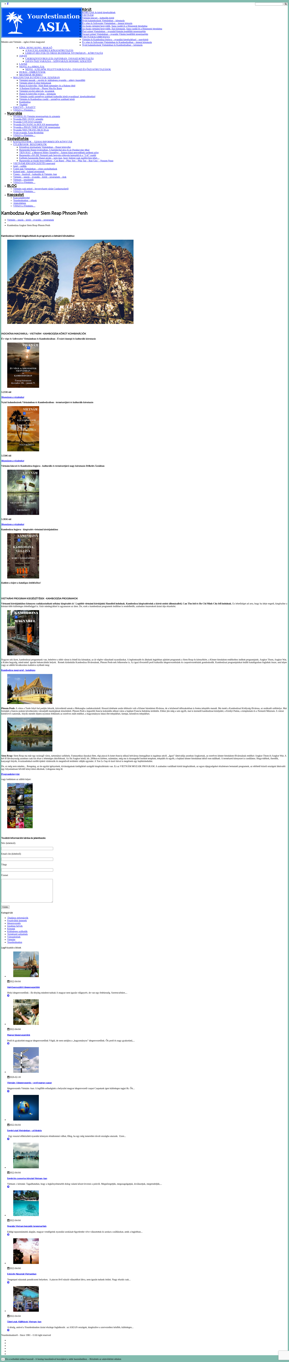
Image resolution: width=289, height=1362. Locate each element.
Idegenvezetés (14, 923)
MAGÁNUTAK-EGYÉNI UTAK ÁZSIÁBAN (36, 77)
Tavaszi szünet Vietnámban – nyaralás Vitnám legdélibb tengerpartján (115, 34)
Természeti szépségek (17, 934)
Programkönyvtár (10, 774)
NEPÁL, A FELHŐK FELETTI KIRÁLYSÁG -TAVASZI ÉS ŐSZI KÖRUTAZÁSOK (68, 69)
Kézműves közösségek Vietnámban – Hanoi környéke (45, 147)
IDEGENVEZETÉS (15, 1351)
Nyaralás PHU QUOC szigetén (28, 119)
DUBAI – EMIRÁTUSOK (32, 72)
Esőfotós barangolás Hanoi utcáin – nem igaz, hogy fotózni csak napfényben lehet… (59, 158)
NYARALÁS (12, 1348)
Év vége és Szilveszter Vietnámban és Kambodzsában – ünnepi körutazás (117, 42)
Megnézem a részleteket (12, 397)
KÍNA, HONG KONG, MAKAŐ (35, 47)
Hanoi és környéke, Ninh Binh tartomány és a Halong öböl (47, 85)
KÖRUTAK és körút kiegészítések (98, 12)
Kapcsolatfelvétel (21, 197)
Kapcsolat (15, 194)
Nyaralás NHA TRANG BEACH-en (31, 130)
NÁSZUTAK (13, 1345)
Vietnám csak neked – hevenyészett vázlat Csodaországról (40, 188)
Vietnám (11, 939)
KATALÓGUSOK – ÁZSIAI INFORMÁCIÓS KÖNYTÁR (42, 141)
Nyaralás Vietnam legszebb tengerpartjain (27, 1226)
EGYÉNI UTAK (14, 1343)
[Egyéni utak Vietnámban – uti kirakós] (26, 1119)
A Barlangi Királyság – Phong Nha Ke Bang (40, 88)
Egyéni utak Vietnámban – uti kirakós (24, 1130)
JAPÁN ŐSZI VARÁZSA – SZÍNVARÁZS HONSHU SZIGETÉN (58, 61)
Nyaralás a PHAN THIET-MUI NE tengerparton (36, 127)
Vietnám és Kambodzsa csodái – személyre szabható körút (47, 99)
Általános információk (17, 918)
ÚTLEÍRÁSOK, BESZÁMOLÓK (30, 144)
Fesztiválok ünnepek (17, 920)
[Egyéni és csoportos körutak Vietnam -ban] (26, 1167)
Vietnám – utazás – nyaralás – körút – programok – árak (39, 177)
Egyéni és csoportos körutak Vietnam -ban (27, 1178)
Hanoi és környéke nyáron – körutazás (37, 93)
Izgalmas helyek (15, 926)
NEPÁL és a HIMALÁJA (31, 66)
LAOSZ (23, 64)
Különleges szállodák (17, 931)
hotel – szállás (19, 166)
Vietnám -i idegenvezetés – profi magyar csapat (29, 1082)
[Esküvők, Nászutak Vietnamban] (26, 1263)
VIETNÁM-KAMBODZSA (96, 37)
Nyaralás (14, 113)
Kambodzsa (25, 102)
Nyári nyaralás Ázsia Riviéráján (28, 132)
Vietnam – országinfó (23, 179)
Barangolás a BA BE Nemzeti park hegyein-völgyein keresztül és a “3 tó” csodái (57, 155)
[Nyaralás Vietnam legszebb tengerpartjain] (26, 1215)
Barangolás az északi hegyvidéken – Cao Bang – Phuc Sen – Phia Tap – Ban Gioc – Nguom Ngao (66, 160)
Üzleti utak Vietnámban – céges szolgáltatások (35, 169)
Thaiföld (23, 104)
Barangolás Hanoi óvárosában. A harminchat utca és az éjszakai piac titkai (54, 150)
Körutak (11, 928)
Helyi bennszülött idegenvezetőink (23, 987)
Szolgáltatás (18, 138)
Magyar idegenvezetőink (18, 1035)
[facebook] (7, 3)
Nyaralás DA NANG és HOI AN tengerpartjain (36, 124)
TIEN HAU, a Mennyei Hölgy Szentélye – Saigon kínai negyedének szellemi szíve (59, 152)
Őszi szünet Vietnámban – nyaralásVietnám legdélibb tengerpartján (114, 31)
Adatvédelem (19, 203)
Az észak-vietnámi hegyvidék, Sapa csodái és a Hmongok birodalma (114, 26)
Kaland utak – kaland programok (29, 171)
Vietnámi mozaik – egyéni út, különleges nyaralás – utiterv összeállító (52, 80)
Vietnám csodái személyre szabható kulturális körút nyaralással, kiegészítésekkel (57, 96)
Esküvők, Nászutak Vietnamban (21, 1274)
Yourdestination (14, 942)
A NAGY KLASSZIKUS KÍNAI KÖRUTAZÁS (49, 50)
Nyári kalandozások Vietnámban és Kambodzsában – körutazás (112, 45)
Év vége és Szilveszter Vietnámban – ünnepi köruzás (107, 23)
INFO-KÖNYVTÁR (16, 1354)
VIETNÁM (87, 15)
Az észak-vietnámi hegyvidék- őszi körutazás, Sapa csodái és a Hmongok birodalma (122, 28)
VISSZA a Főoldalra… (24, 110)
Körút (87, 9)
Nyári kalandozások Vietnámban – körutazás (103, 20)
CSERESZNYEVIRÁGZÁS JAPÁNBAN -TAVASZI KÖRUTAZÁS (59, 58)
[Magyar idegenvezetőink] (26, 1024)
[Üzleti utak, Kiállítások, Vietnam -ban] (26, 1311)
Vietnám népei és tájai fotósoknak (35, 83)
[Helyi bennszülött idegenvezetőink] (26, 976)
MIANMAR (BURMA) (30, 75)
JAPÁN (23, 56)
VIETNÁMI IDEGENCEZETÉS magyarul (34, 163)
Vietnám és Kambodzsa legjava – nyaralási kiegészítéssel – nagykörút (115, 39)
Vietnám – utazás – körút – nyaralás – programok (30, 220)
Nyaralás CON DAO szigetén (27, 122)
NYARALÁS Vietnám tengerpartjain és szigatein (36, 116)
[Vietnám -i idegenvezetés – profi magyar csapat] (26, 1072)
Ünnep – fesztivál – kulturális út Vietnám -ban (35, 174)
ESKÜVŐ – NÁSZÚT (24, 107)
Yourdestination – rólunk (25, 200)
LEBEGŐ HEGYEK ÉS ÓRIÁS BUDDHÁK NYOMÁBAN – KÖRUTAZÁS (64, 53)
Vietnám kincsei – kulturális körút (98, 18)
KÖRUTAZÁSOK (15, 1340)
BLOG (12, 185)
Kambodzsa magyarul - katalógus (18, 670)
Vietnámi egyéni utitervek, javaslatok (36, 91)
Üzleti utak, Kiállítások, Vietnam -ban (24, 1321)
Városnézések (13, 937)
